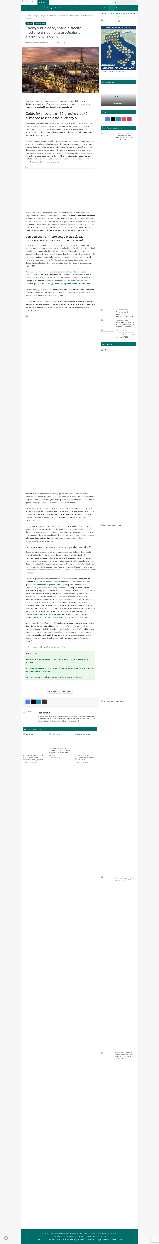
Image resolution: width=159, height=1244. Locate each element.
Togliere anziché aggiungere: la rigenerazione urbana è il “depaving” (125, 314)
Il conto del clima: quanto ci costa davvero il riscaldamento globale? (33, 758)
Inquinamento (90, 8)
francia (67, 691)
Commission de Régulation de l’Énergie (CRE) (47, 647)
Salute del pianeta (50, 8)
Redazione (44, 43)
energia (54, 691)
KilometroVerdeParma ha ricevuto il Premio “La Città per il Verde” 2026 (125, 335)
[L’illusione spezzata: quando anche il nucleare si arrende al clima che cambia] (60, 739)
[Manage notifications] (6, 1238)
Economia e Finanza (123, 8)
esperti (69, 579)
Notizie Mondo (40, 23)
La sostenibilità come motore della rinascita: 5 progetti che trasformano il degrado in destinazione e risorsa (126, 138)
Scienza (78, 8)
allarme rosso (47, 101)
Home (40, 8)
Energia (111, 8)
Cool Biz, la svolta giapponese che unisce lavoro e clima (84, 758)
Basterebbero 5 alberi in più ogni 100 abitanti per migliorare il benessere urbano (125, 325)
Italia (62, 8)
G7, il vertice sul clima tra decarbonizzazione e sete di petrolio (54, 677)
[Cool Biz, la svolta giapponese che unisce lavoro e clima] (86, 743)
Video (136, 8)
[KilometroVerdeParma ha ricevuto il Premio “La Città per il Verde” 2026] (107, 333)
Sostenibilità (101, 8)
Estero (70, 8)
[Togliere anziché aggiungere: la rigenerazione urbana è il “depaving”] (107, 313)
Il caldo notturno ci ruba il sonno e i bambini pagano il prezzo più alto (125, 879)
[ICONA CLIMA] (27, 1)
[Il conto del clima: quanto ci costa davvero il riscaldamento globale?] (34, 743)
